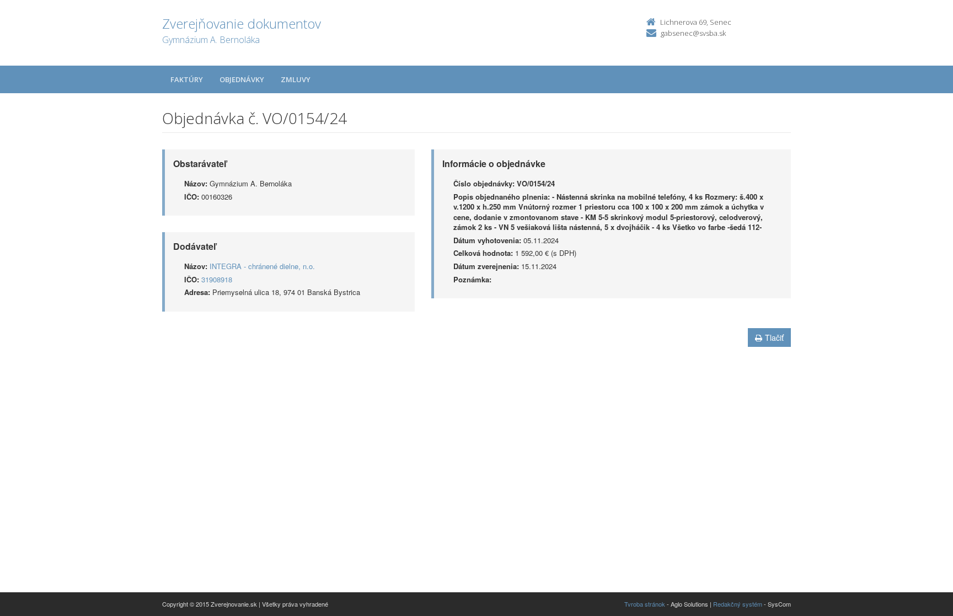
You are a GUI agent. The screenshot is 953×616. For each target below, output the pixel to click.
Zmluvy (295, 79)
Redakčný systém (737, 603)
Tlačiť (774, 337)
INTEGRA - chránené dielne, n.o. (262, 266)
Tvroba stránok (644, 603)
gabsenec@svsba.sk (693, 33)
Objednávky (241, 79)
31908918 (216, 279)
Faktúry (186, 79)
